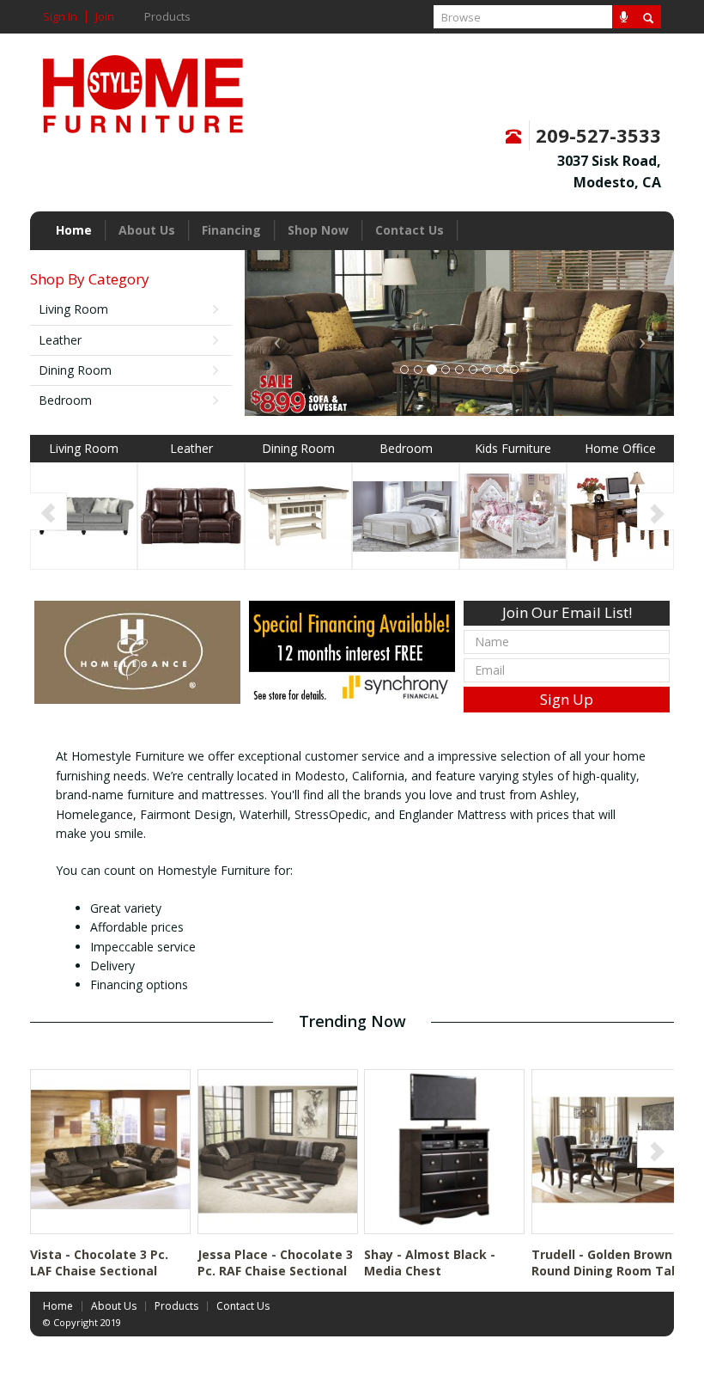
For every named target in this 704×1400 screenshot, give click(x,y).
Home (74, 230)
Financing (231, 230)
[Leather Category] (191, 514)
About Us (146, 230)
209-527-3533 (598, 135)
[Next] (655, 511)
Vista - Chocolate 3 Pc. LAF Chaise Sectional (99, 1263)
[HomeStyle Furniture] (143, 88)
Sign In (60, 16)
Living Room (73, 309)
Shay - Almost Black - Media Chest (429, 1263)
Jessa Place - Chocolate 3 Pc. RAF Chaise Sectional (275, 1263)
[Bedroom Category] (405, 514)
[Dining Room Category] (298, 514)
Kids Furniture (513, 448)
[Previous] (48, 511)
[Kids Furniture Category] (513, 514)
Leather (60, 340)
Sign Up (566, 699)
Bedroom (65, 400)
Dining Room (75, 370)
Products (167, 16)
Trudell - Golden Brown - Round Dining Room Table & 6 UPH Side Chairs (610, 1271)
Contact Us (409, 230)
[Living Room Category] (83, 514)
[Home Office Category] (620, 514)
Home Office (620, 448)
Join (104, 16)
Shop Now (318, 230)
